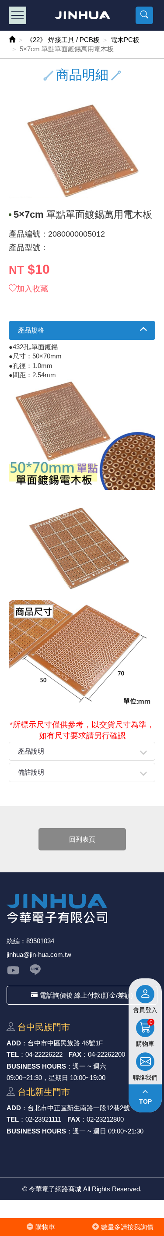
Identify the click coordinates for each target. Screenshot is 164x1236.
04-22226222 (44, 1054)
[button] (144, 15)
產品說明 (31, 751)
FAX (75, 1054)
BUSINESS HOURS (36, 1066)
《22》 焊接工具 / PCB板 (63, 39)
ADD (14, 1043)
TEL (13, 1054)
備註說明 (31, 772)
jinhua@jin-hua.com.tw (39, 954)
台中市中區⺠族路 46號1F (65, 1043)
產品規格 (31, 330)
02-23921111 (43, 1119)
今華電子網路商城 (82, 15)
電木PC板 (125, 39)
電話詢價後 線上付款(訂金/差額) (86, 995)
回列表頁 (82, 839)
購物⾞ (45, 1227)
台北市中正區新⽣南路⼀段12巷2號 (79, 1108)
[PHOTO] (82, 150)
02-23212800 (105, 1119)
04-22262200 (106, 1054)
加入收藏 (32, 288)
